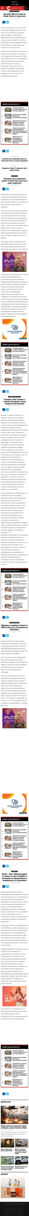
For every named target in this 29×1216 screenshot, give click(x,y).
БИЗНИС (13, 396)
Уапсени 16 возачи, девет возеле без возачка (21, 1167)
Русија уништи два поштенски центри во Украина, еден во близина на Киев (14, 1127)
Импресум (7, 1208)
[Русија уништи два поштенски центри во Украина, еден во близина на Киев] (14, 1115)
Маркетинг (14, 1208)
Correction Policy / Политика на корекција (13, 1214)
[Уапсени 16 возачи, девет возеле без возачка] (21, 1160)
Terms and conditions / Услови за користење (14, 1212)
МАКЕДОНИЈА (13, 11)
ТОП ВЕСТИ (18, 396)
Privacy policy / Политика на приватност (14, 1210)
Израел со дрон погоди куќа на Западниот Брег (6, 1149)
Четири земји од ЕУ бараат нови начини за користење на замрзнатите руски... (7, 1168)
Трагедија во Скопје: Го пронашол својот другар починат (14, 169)
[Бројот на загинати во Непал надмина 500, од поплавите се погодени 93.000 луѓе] (21, 1143)
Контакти (20, 1208)
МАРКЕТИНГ (14, 2)
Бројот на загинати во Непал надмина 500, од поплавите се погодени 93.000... (21, 1151)
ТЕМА (18, 11)
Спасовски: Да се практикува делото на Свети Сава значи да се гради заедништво (14, 160)
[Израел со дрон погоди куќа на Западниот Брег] (7, 1143)
